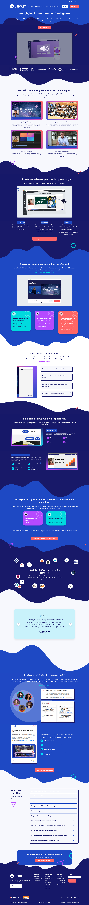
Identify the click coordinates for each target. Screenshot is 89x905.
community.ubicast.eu (49, 734)
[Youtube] (74, 897)
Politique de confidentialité (66, 902)
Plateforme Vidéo (38, 878)
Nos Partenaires (61, 880)
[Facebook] (71, 897)
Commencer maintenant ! (44, 860)
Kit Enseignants (48, 878)
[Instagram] (68, 897)
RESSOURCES (52, 6)
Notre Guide (48, 876)
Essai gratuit (74, 6)
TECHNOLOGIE (44, 6)
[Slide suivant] (70, 624)
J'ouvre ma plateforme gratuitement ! (44, 538)
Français (70, 1)
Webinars (47, 884)
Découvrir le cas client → (45, 633)
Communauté (48, 890)
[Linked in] (62, 897)
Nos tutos (47, 888)
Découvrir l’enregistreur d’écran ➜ (44, 272)
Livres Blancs (48, 882)
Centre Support (49, 892)
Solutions (36, 874)
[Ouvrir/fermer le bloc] (70, 368)
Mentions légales (75, 902)
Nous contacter (16, 886)
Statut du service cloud (45, 902)
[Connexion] (75, 1)
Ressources (48, 874)
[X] (65, 897)
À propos (59, 874)
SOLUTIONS (31, 6)
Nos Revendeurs (61, 882)
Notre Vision (60, 876)
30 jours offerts (44, 27)
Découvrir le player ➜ (44, 361)
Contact (65, 6)
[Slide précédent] (18, 624)
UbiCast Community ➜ (44, 685)
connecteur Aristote (61, 433)
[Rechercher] (78, 1)
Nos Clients (48, 886)
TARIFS (57, 6)
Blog (46, 880)
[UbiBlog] (78, 897)
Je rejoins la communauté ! (44, 770)
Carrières (59, 884)
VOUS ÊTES (37, 6)
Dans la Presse (60, 878)
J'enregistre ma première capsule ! (44, 239)
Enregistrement (37, 880)
